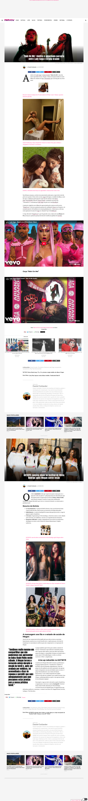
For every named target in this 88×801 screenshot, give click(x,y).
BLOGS (33, 20)
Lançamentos (26, 368)
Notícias (23, 20)
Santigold (58, 709)
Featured (46, 367)
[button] (85, 799)
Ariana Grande (46, 75)
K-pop (63, 707)
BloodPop (54, 202)
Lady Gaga (38, 75)
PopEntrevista (48, 20)
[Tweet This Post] (40, 72)
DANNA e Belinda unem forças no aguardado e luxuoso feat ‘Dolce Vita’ (41, 190)
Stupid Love (26, 207)
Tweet (23, 697)
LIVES (28, 20)
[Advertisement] (44, 9)
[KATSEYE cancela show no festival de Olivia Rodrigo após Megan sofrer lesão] (45, 530)
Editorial (62, 20)
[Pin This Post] (48, 72)
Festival (59, 707)
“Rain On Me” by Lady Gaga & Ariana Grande (43, 327)
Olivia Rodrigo (40, 709)
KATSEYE (37, 494)
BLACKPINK (29, 200)
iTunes (54, 207)
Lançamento (58, 367)
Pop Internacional (36, 368)
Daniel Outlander (32, 67)
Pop (31, 368)
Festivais (39, 20)
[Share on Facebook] (32, 72)
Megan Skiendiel (32, 709)
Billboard (53, 211)
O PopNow (69, 20)
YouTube (59, 215)
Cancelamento (33, 707)
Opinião (56, 20)
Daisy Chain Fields (42, 707)
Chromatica (47, 78)
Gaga (44, 197)
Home (17, 20)
